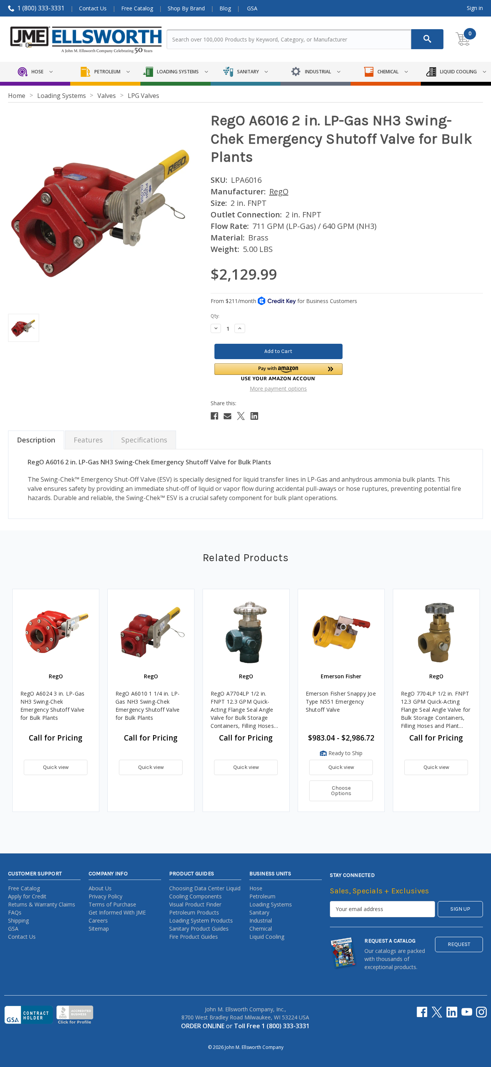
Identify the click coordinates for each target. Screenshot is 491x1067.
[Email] (227, 416)
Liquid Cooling (266, 936)
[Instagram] (481, 1012)
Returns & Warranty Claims (41, 904)
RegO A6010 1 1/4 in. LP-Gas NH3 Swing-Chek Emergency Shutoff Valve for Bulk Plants (147, 705)
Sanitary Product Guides (199, 928)
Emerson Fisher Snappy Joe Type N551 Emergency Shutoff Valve (341, 701)
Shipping (18, 920)
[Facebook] (214, 416)
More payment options (278, 388)
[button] (278, 372)
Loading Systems (270, 904)
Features (88, 439)
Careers (98, 920)
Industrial (260, 920)
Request (459, 944)
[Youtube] (466, 1012)
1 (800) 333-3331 (40, 8)
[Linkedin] (254, 416)
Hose (255, 888)
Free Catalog (137, 8)
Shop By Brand (186, 8)
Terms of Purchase (112, 904)
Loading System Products (201, 920)
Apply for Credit (27, 896)
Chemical (260, 928)
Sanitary (259, 912)
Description (36, 439)
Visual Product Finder (195, 904)
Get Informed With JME (117, 912)
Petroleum (262, 896)
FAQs (14, 912)
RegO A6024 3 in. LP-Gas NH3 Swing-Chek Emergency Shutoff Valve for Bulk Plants (52, 705)
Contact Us (93, 8)
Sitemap (99, 928)
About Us (100, 888)
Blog (225, 8)
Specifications (144, 439)
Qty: (215, 316)
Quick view (56, 767)
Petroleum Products (194, 912)
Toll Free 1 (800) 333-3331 (272, 1026)
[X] (241, 416)
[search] (427, 39)
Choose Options (341, 791)
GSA (252, 8)
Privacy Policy (105, 896)
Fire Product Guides (193, 936)
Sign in (475, 8)
